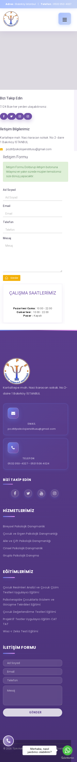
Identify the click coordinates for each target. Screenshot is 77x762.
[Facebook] (15, 493)
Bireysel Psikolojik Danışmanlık (24, 526)
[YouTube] (41, 493)
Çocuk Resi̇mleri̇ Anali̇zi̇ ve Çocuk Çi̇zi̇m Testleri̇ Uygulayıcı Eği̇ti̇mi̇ (31, 589)
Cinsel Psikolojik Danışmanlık (23, 548)
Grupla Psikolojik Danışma (21, 555)
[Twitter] (28, 493)
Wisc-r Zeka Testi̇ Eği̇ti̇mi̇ (20, 631)
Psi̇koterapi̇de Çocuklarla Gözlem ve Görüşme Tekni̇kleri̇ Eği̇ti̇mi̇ (28, 602)
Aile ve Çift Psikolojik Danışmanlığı (27, 541)
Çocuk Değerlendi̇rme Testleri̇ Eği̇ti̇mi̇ (29, 612)
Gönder (14, 278)
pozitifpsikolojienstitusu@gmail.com (32, 429)
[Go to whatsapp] (67, 750)
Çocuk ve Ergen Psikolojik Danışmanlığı (30, 534)
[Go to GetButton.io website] (67, 758)
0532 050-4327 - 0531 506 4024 (29, 463)
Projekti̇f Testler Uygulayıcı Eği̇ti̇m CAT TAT (30, 621)
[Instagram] (55, 493)
